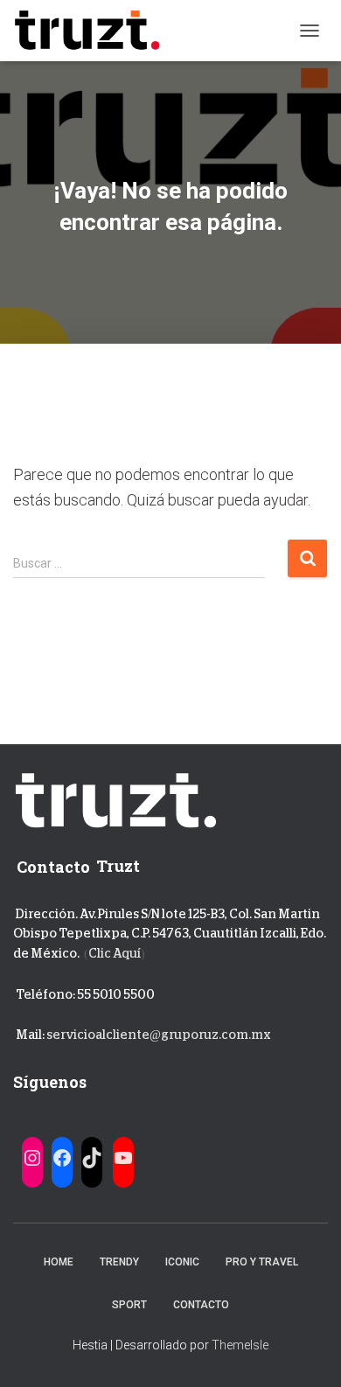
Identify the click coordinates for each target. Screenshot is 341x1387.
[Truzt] (93, 30)
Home (58, 1262)
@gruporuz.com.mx (210, 1034)
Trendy (119, 1262)
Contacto (201, 1305)
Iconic (182, 1262)
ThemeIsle (240, 1345)
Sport (129, 1305)
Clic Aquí (114, 953)
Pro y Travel (262, 1262)
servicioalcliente (98, 1034)
